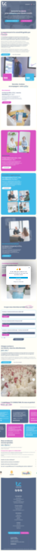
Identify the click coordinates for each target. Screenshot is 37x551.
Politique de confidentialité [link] (18, 281)
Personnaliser (18, 279)
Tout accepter (18, 277)
